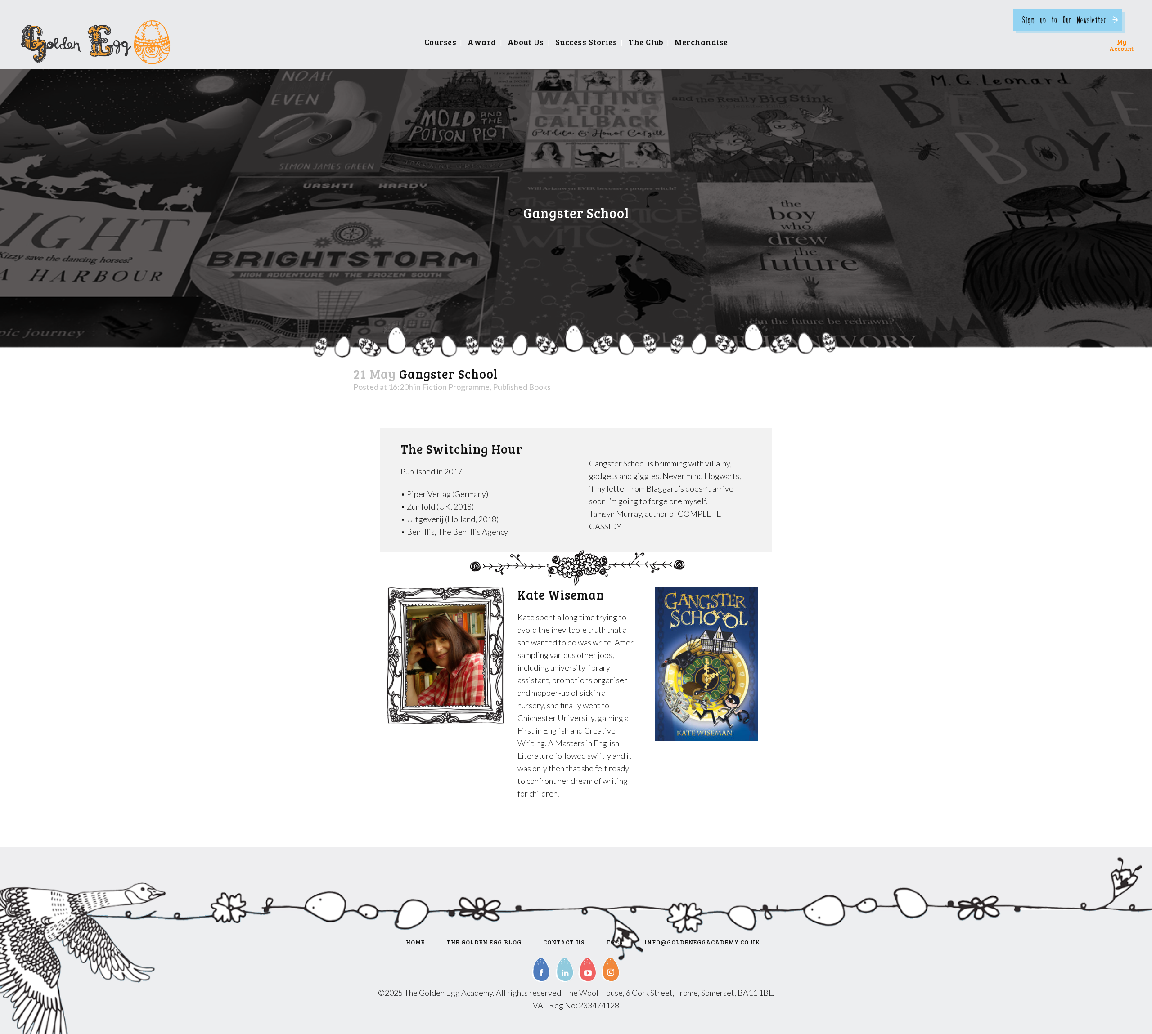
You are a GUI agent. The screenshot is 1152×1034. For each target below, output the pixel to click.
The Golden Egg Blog (484, 942)
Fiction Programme (456, 387)
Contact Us (564, 942)
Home (415, 942)
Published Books (522, 387)
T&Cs (614, 942)
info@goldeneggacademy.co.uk (702, 942)
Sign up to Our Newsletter (1064, 19)
